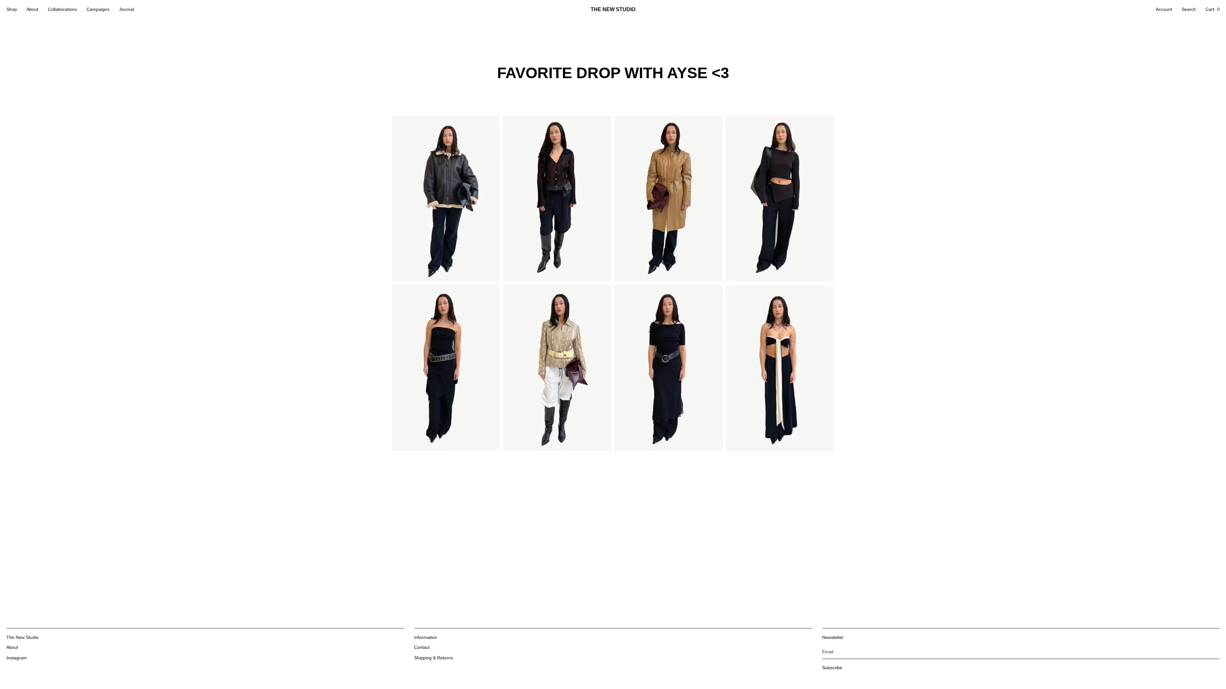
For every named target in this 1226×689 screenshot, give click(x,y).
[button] (12, 10)
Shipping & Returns (433, 657)
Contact (422, 647)
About (12, 647)
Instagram (16, 657)
